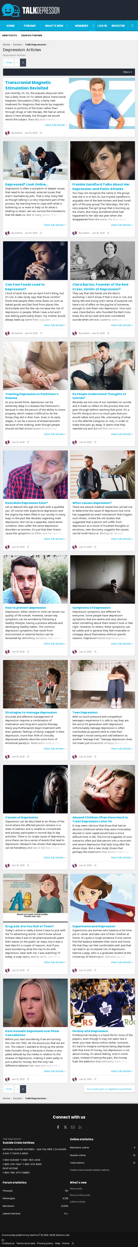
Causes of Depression (21, 817)
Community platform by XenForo (36, 1235)
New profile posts (80, 1195)
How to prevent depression (25, 608)
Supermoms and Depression (93, 926)
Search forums (31, 35)
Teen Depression (85, 712)
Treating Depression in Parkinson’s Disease (31, 396)
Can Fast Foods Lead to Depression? (25, 286)
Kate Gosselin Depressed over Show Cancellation (32, 1033)
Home (10, 26)
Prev (9, 62)
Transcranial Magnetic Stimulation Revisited (28, 85)
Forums (30, 26)
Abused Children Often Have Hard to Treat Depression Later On (100, 819)
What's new (54, 26)
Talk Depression (12, 1139)
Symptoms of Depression (91, 608)
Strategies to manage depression (31, 712)
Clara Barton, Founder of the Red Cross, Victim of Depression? (100, 286)
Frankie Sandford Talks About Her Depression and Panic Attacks (101, 186)
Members (81, 26)
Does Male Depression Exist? (26, 503)
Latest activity (77, 1201)
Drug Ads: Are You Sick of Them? (29, 926)
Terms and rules (25, 1243)
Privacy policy (45, 1243)
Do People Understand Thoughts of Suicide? (99, 396)
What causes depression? (92, 503)
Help (57, 1243)
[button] (67, 25)
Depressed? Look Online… (27, 184)
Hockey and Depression (90, 1031)
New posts (9, 35)
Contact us (8, 1243)
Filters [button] (126, 72)
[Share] (41, 133)
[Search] (132, 25)
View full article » (56, 125)
